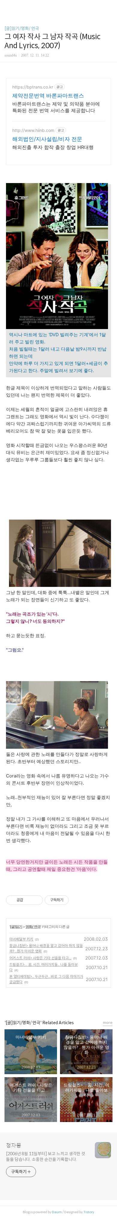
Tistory (88, 1212)
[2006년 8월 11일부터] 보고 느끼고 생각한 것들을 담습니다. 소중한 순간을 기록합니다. (45, 1156)
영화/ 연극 (33, 926)
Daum (57, 1212)
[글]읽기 (16, 926)
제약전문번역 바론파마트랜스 (48, 95)
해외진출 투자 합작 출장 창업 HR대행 (53, 147)
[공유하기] (28, 900)
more (107, 1022)
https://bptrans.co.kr (32, 86)
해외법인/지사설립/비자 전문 (47, 139)
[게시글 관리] (36, 900)
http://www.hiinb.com (33, 130)
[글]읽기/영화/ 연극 (21, 28)
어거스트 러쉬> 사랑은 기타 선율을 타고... (40, 958)
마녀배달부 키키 (21, 939)
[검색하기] (109, 6)
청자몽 (13, 1145)
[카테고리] (7, 6)
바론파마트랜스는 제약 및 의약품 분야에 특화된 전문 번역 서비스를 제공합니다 (56, 107)
